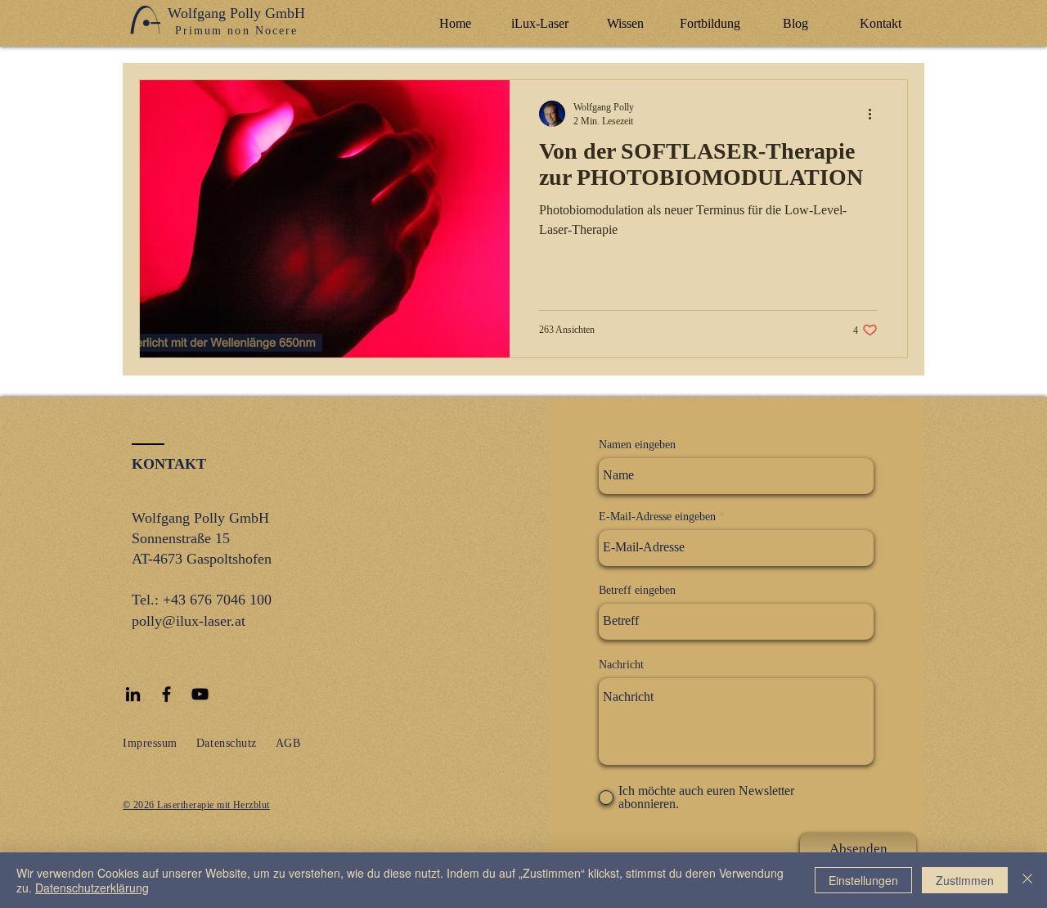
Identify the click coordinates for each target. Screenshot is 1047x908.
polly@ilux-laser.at (188, 621)
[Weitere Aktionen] (875, 114)
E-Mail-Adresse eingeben (657, 517)
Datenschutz (226, 743)
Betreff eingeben (637, 590)
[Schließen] (1027, 880)
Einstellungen (863, 880)
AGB (288, 743)
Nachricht (621, 665)
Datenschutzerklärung (92, 887)
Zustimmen (965, 880)
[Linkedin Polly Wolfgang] (133, 694)
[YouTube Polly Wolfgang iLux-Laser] (200, 694)
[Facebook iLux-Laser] (166, 694)
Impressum (150, 743)
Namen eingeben (637, 445)
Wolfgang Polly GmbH (236, 13)
